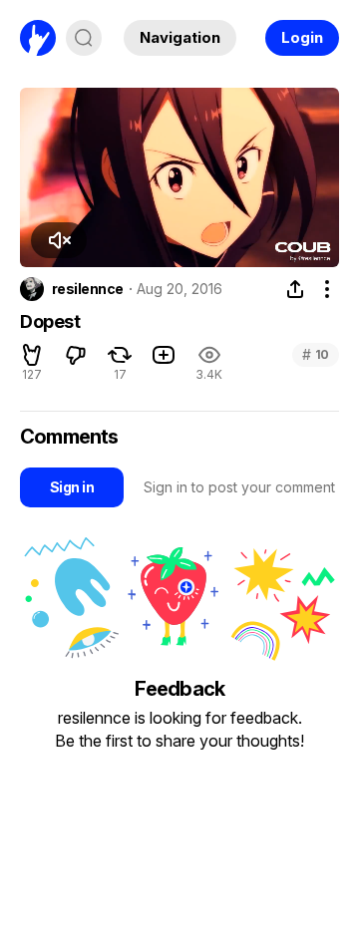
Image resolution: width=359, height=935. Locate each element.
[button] (59, 240)
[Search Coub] (84, 38)
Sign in (72, 486)
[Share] (295, 289)
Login (302, 37)
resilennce (87, 289)
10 (315, 354)
